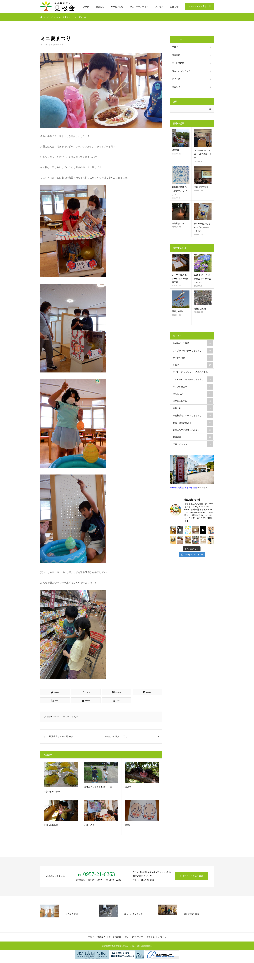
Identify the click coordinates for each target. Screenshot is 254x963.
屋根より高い (178, 311)
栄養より (192, 408)
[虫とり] (142, 772)
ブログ (86, 6)
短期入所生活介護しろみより (192, 430)
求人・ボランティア (139, 6)
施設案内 (100, 6)
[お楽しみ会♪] (101, 810)
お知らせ (174, 6)
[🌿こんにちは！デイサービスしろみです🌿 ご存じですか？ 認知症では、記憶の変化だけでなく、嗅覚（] (211, 540)
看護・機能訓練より (192, 423)
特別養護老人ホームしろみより (192, 415)
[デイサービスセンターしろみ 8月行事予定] (180, 262)
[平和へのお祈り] (61, 810)
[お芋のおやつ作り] (61, 774)
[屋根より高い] (180, 299)
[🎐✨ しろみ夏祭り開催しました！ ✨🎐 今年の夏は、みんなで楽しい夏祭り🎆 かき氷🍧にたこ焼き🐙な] (180, 530)
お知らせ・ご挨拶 (192, 343)
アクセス (159, 6)
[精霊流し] (180, 138)
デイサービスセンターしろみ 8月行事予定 (180, 278)
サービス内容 (117, 6)
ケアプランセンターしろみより (192, 350)
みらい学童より (57, 45)
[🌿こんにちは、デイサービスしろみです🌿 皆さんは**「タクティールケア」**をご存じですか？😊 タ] (211, 530)
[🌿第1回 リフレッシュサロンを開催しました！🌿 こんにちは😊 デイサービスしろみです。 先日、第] (180, 540)
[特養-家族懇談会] (203, 175)
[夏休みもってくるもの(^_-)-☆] (101, 772)
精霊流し (176, 150)
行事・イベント (192, 444)
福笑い (128, 825)
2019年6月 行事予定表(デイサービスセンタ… (202, 278)
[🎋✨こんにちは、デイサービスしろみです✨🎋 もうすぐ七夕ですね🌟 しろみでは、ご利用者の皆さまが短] (203, 540)
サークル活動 (191, 358)
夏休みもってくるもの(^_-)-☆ (98, 787)
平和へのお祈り (51, 825)
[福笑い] (142, 810)
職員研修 (192, 437)
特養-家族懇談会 (201, 187)
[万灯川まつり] (180, 211)
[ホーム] (41, 17)
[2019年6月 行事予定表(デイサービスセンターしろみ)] (203, 263)
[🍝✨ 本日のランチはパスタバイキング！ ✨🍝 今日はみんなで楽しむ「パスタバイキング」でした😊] (188, 530)
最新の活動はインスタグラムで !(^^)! (180, 190)
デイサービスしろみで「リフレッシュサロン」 (202, 227)
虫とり (128, 787)
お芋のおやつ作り (52, 791)
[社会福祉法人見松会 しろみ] (58, 7)
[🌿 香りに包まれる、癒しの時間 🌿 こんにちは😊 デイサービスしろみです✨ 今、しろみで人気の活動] (173, 530)
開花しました (200, 308)
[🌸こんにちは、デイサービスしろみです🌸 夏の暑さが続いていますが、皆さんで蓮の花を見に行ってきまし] (203, 530)
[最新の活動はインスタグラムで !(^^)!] (180, 175)
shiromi (56, 717)
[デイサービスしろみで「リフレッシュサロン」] (203, 211)
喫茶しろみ (191, 394)
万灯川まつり (178, 223)
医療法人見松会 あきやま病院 (183, 487)
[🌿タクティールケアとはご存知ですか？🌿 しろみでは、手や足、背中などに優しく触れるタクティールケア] (188, 540)
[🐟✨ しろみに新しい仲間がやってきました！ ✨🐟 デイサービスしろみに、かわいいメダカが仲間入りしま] (195, 530)
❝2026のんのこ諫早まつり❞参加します (202, 154)
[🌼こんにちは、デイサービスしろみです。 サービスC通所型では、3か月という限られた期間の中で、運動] (173, 540)
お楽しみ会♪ (90, 825)
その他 (192, 365)
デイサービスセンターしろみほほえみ (192, 373)
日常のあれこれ (192, 401)
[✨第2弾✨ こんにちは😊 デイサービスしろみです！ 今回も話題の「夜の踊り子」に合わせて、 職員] (195, 540)
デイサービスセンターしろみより (192, 379)
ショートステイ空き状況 (199, 6)
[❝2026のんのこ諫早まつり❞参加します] (203, 138)
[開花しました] (203, 297)
